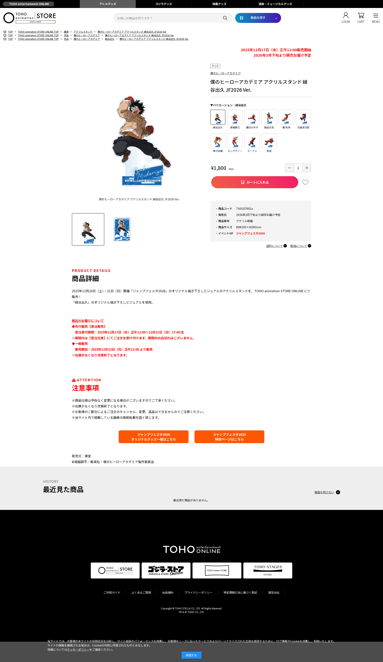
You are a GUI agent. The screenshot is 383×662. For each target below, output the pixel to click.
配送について (298, 246)
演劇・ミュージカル (275, 4)
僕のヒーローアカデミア (225, 73)
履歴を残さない (324, 492)
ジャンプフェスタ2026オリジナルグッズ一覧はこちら (153, 437)
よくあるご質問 (141, 592)
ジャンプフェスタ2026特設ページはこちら (229, 437)
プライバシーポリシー (198, 592)
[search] (225, 18)
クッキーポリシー (78, 649)
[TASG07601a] (88, 229)
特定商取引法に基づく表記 (240, 592)
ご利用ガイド (112, 592)
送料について (274, 246)
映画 (219, 4)
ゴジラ (163, 4)
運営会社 (273, 592)
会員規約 (167, 592)
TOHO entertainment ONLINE (29, 4)
